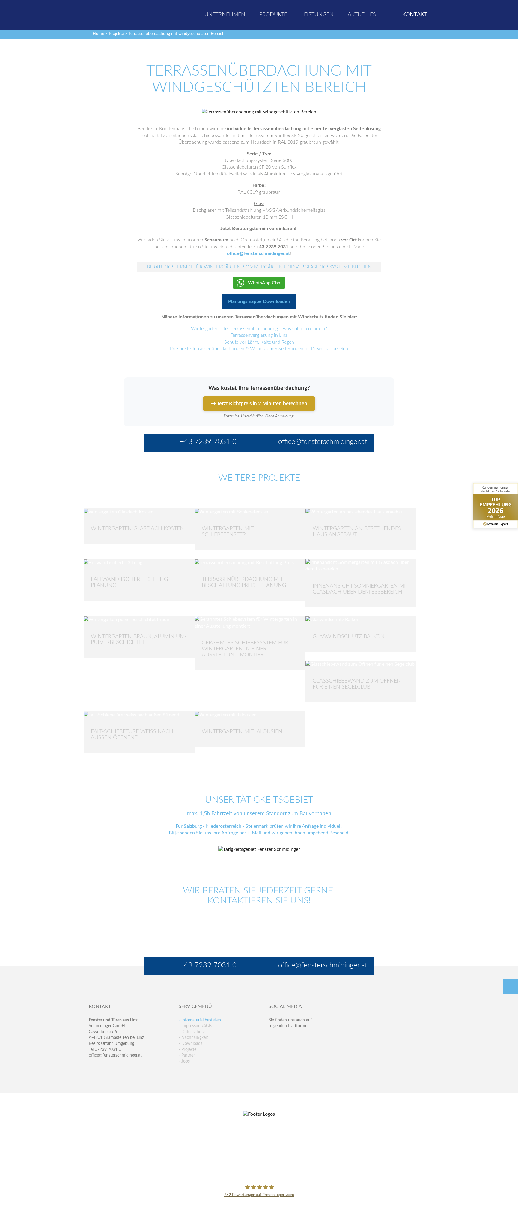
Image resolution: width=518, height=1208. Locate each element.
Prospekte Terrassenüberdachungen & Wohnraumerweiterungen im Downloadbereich (259, 348)
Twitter (286, 1038)
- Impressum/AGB (195, 1026)
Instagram (299, 1050)
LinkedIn (299, 1038)
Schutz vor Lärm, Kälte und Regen (259, 342)
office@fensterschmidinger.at (115, 1055)
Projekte (116, 34)
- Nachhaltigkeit (193, 1038)
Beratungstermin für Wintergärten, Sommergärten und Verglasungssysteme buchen (259, 267)
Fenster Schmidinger (112, 14)
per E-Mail (250, 832)
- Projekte (187, 1050)
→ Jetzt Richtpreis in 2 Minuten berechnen (259, 403)
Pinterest (286, 1050)
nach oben (510, 986)
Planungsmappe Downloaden (259, 301)
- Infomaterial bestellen (200, 1020)
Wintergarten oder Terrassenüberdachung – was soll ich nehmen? (259, 328)
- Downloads (190, 1044)
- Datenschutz (192, 1032)
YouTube (273, 1050)
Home (98, 34)
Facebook (273, 1038)
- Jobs (184, 1061)
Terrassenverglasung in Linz (259, 335)
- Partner (187, 1055)
